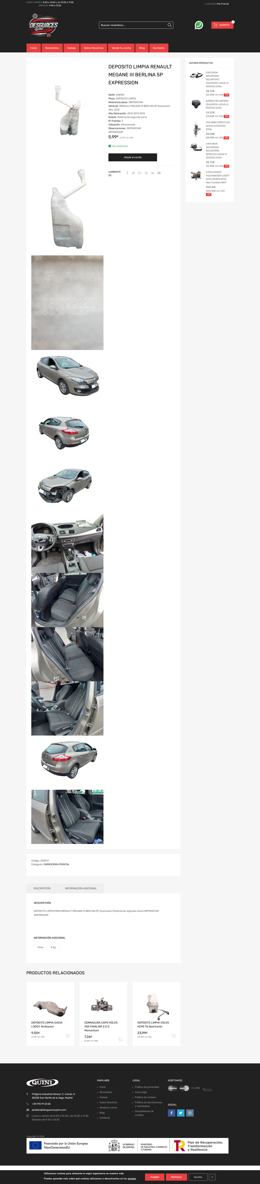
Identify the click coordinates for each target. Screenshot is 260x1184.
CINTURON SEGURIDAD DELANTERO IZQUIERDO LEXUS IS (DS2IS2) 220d (217, 79)
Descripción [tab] (41, 888)
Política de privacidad (147, 1087)
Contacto (158, 48)
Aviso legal (141, 1092)
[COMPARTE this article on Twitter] (133, 173)
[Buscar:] (136, 25)
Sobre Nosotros (93, 48)
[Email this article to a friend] (158, 173)
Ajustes (198, 1177)
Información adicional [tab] (81, 888)
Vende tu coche (121, 48)
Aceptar (154, 1177)
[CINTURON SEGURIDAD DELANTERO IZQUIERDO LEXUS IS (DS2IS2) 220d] (196, 76)
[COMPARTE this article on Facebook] (126, 173)
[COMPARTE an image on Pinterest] (145, 173)
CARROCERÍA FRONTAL (57, 864)
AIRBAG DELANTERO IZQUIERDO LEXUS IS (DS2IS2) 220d (217, 104)
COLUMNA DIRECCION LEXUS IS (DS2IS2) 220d (218, 126)
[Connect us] (171, 1113)
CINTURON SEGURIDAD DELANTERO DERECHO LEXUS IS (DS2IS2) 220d (216, 150)
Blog (142, 48)
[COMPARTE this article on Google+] (139, 173)
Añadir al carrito (133, 157)
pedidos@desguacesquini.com (49, 1109)
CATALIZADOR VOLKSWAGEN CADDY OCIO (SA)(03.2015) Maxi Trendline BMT (217, 177)
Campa (71, 48)
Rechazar (176, 1177)
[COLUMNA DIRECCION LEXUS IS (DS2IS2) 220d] (196, 130)
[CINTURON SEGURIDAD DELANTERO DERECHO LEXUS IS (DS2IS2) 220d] (196, 147)
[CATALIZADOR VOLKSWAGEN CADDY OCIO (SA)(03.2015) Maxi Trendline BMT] (196, 175)
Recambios (52, 48)
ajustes (132, 1178)
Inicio (33, 48)
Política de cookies (145, 1097)
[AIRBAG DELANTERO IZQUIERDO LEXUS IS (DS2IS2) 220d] (196, 104)
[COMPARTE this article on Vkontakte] (152, 173)
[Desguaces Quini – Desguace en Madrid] (42, 25)
